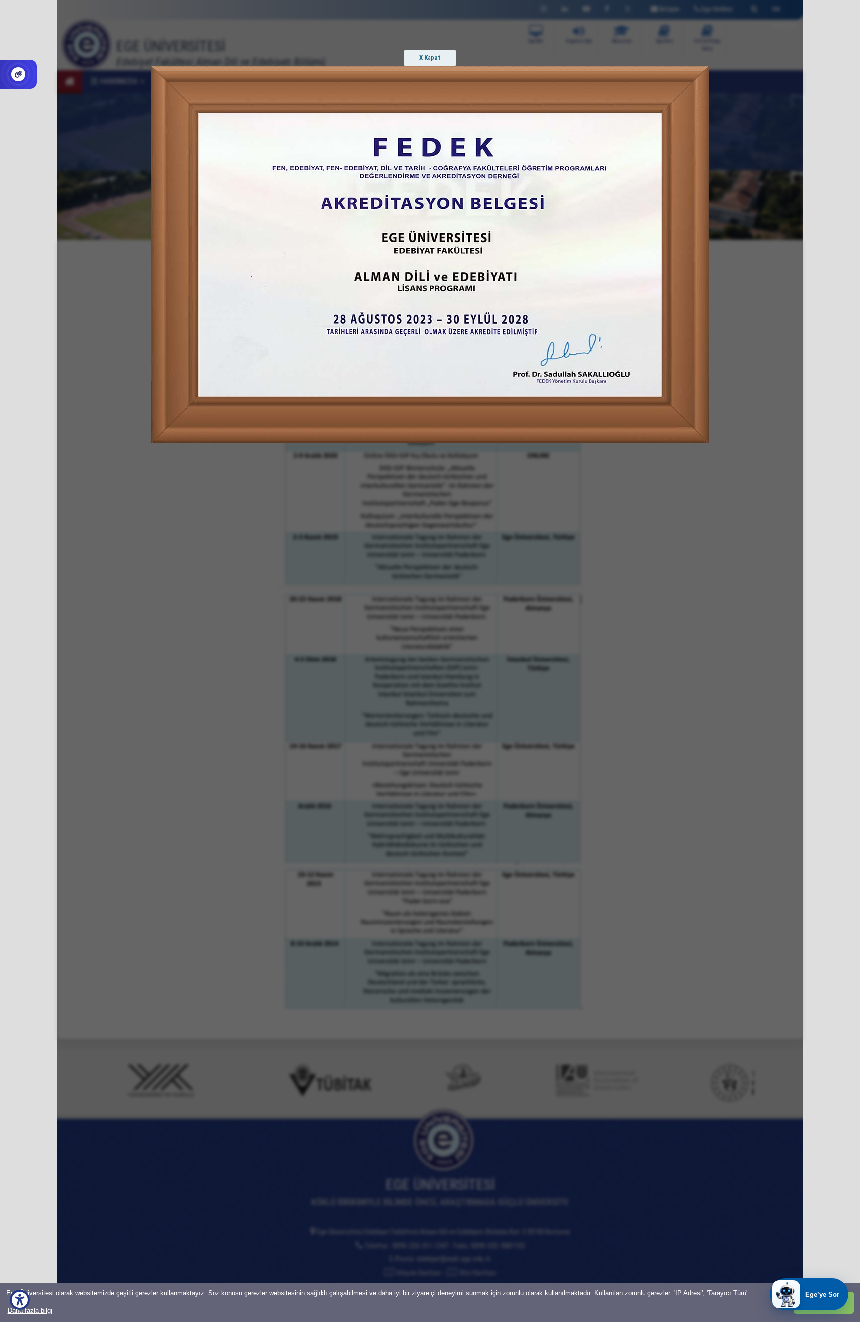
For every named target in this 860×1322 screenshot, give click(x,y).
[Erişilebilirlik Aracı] (20, 1300)
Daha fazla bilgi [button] (30, 1310)
